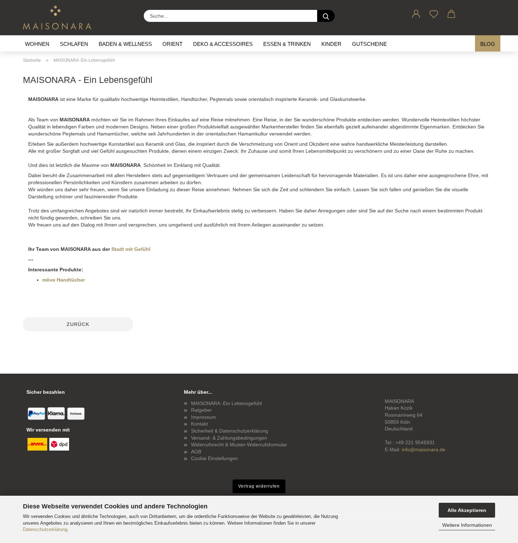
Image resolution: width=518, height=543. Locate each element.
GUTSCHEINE (369, 44)
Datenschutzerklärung (45, 529)
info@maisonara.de (423, 449)
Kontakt (199, 424)
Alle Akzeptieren (467, 510)
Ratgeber (201, 410)
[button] (416, 12)
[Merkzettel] (434, 12)
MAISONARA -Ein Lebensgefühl (226, 403)
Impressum (203, 417)
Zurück (78, 324)
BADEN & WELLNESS (125, 44)
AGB (196, 451)
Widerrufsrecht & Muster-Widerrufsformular (239, 444)
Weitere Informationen (467, 525)
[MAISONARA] (60, 17)
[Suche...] (326, 16)
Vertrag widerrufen (259, 486)
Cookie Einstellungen (214, 458)
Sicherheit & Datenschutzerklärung (229, 431)
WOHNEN (37, 44)
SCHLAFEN (74, 44)
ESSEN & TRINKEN (287, 44)
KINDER (331, 44)
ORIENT (172, 44)
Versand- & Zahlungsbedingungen (229, 438)
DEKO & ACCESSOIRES (223, 44)
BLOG (487, 44)
